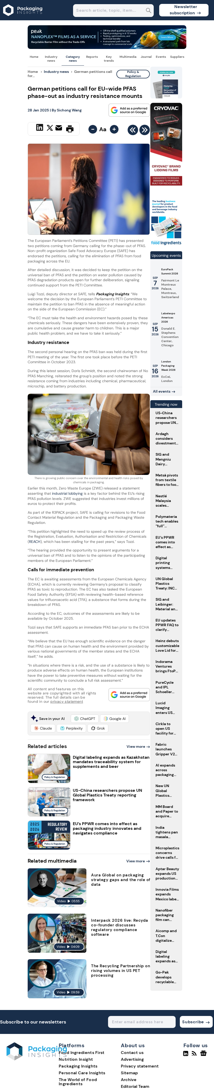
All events (161, 391)
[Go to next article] (144, 131)
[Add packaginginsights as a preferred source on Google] (129, 110)
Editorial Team (135, 1086)
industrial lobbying (67, 493)
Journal (146, 57)
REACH (34, 541)
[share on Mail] (59, 128)
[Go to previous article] (133, 131)
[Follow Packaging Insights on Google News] (204, 1055)
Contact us (132, 1052)
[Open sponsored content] (107, 47)
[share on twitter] (49, 128)
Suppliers (177, 57)
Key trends (109, 58)
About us (133, 1045)
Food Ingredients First (82, 1052)
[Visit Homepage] (23, 18)
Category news (73, 58)
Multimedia (128, 57)
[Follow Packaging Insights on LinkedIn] (186, 1055)
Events (161, 57)
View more (136, 746)
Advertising (132, 1059)
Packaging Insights (78, 1066)
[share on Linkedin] (40, 128)
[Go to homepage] (37, 1059)
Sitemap (129, 1072)
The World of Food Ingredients (78, 1081)
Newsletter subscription (183, 9)
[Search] (148, 11)
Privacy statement (140, 1066)
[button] (85, 718)
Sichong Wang (69, 110)
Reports (92, 57)
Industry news (51, 58)
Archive (128, 1079)
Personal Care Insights (82, 1072)
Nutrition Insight (76, 1059)
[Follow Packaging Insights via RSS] (195, 1055)
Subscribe (193, 1021)
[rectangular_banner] (166, 244)
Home (34, 57)
